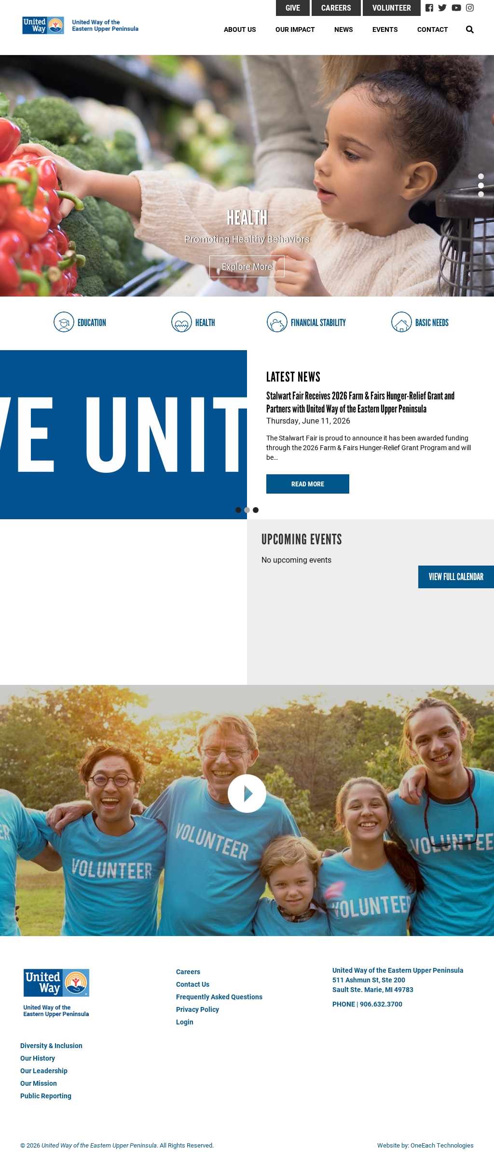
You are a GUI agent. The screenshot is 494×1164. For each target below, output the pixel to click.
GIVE (293, 7)
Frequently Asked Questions (219, 996)
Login (184, 1021)
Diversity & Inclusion (51, 1045)
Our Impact (295, 29)
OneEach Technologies (442, 1145)
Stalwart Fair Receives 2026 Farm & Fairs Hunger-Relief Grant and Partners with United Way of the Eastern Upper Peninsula (360, 402)
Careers (336, 7)
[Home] (85, 25)
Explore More (247, 266)
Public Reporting (45, 1095)
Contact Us (192, 984)
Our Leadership (44, 1070)
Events (385, 29)
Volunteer (391, 7)
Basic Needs (432, 322)
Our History (37, 1058)
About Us (240, 29)
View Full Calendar (456, 576)
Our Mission (38, 1083)
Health (247, 217)
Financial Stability (318, 322)
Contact (432, 29)
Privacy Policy (197, 1009)
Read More (307, 483)
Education (92, 322)
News (343, 29)
